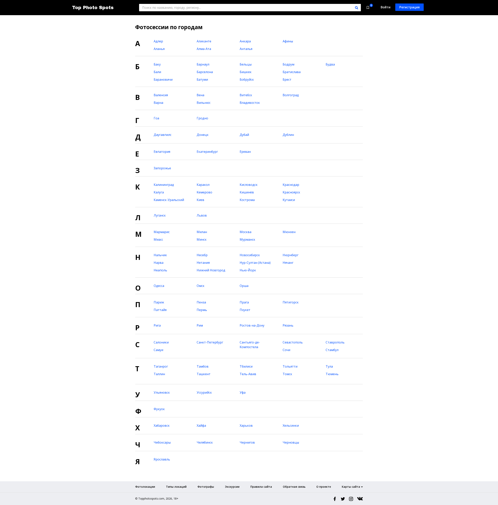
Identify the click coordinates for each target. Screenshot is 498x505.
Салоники (161, 342)
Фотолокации (145, 486)
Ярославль (162, 459)
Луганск (160, 215)
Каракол (203, 185)
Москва (245, 232)
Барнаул (203, 64)
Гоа (156, 118)
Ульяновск (162, 392)
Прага (244, 302)
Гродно (202, 118)
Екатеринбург (207, 151)
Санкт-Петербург (210, 342)
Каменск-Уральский (169, 200)
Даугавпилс (162, 135)
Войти (385, 7)
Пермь (202, 310)
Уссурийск (204, 392)
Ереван (245, 151)
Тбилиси (246, 366)
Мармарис (162, 232)
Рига (157, 325)
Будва (330, 64)
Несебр (202, 255)
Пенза (201, 302)
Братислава (292, 72)
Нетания (203, 262)
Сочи (286, 350)
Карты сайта (351, 486)
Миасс (158, 239)
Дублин (288, 135)
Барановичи (163, 79)
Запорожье (162, 168)
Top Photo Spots (93, 7)
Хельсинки (291, 425)
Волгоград (291, 95)
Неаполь (160, 270)
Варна (158, 102)
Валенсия (161, 95)
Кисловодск (249, 185)
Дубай (244, 135)
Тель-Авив (248, 374)
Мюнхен (289, 232)
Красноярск (291, 192)
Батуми (202, 79)
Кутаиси (289, 200)
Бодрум (288, 64)
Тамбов (203, 366)
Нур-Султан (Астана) (255, 262)
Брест (287, 79)
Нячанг (288, 262)
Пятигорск (291, 302)
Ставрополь (335, 342)
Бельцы (246, 64)
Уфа (242, 392)
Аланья (159, 49)
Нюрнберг (290, 255)
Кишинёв (247, 192)
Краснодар (291, 185)
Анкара (245, 41)
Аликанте (204, 41)
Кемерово (204, 192)
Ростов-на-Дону (252, 325)
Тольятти (290, 366)
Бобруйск (247, 79)
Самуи (158, 350)
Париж (159, 302)
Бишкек (246, 72)
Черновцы (291, 442)
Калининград (164, 185)
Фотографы (205, 486)
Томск (287, 374)
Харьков (246, 425)
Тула (329, 366)
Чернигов (247, 442)
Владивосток (250, 102)
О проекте (323, 486)
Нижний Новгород (211, 270)
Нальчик (160, 255)
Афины (288, 41)
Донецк (203, 135)
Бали (157, 72)
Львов (202, 215)
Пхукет (245, 310)
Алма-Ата (204, 49)
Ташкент (203, 374)
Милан (202, 232)
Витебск (246, 95)
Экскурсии (232, 486)
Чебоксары (162, 442)
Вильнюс (203, 102)
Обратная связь (294, 486)
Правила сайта (261, 486)
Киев (200, 200)
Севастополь (293, 342)
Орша (244, 286)
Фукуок (159, 409)
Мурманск (247, 239)
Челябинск (205, 442)
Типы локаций (176, 486)
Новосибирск (250, 255)
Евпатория (162, 151)
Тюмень (332, 374)
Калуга (159, 192)
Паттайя (160, 310)
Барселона (205, 72)
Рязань (288, 325)
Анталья (246, 49)
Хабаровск (162, 425)
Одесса (159, 286)
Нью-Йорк (248, 270)
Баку (157, 64)
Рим (200, 325)
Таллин (159, 374)
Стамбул (332, 350)
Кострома (247, 200)
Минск (202, 239)
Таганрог (161, 366)
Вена (200, 95)
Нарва (158, 262)
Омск (200, 286)
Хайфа (201, 425)
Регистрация (409, 7)
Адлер (158, 41)
